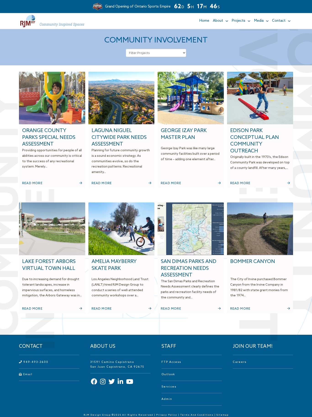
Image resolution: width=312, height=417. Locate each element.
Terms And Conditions (197, 415)
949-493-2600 (35, 362)
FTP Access (171, 362)
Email (27, 374)
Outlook (168, 374)
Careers (239, 362)
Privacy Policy (166, 415)
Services (168, 386)
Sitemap (223, 415)
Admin (166, 399)
